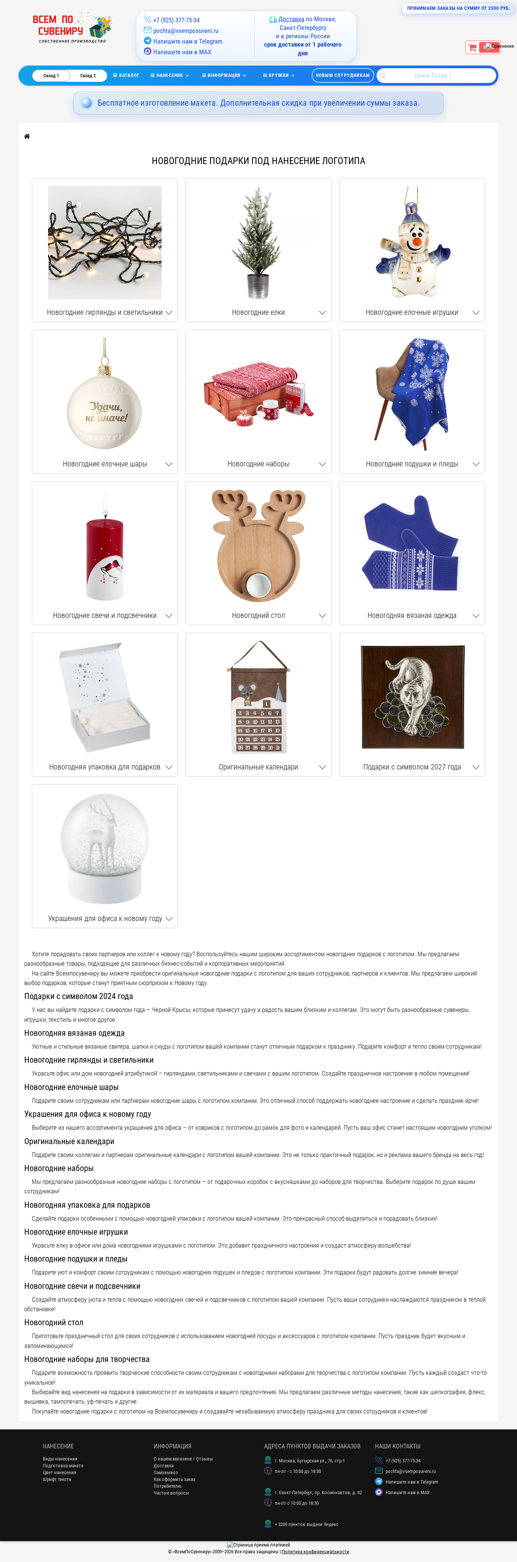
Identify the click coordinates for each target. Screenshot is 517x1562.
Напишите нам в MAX (182, 52)
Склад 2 (88, 75)
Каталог (134, 75)
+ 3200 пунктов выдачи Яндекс (306, 1524)
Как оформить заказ (174, 1479)
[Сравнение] (500, 46)
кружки (279, 75)
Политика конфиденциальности (315, 1551)
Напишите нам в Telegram (188, 41)
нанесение (170, 75)
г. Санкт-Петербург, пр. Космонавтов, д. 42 (318, 1492)
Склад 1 (51, 75)
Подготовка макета (63, 1465)
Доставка (164, 1465)
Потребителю (167, 1486)
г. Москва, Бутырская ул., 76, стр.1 (310, 1460)
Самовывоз (166, 1472)
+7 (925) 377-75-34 (176, 20)
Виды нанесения (60, 1459)
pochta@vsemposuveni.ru (185, 30)
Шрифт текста (57, 1479)
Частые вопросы (171, 1493)
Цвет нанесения (59, 1472)
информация (224, 75)
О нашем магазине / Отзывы (183, 1459)
